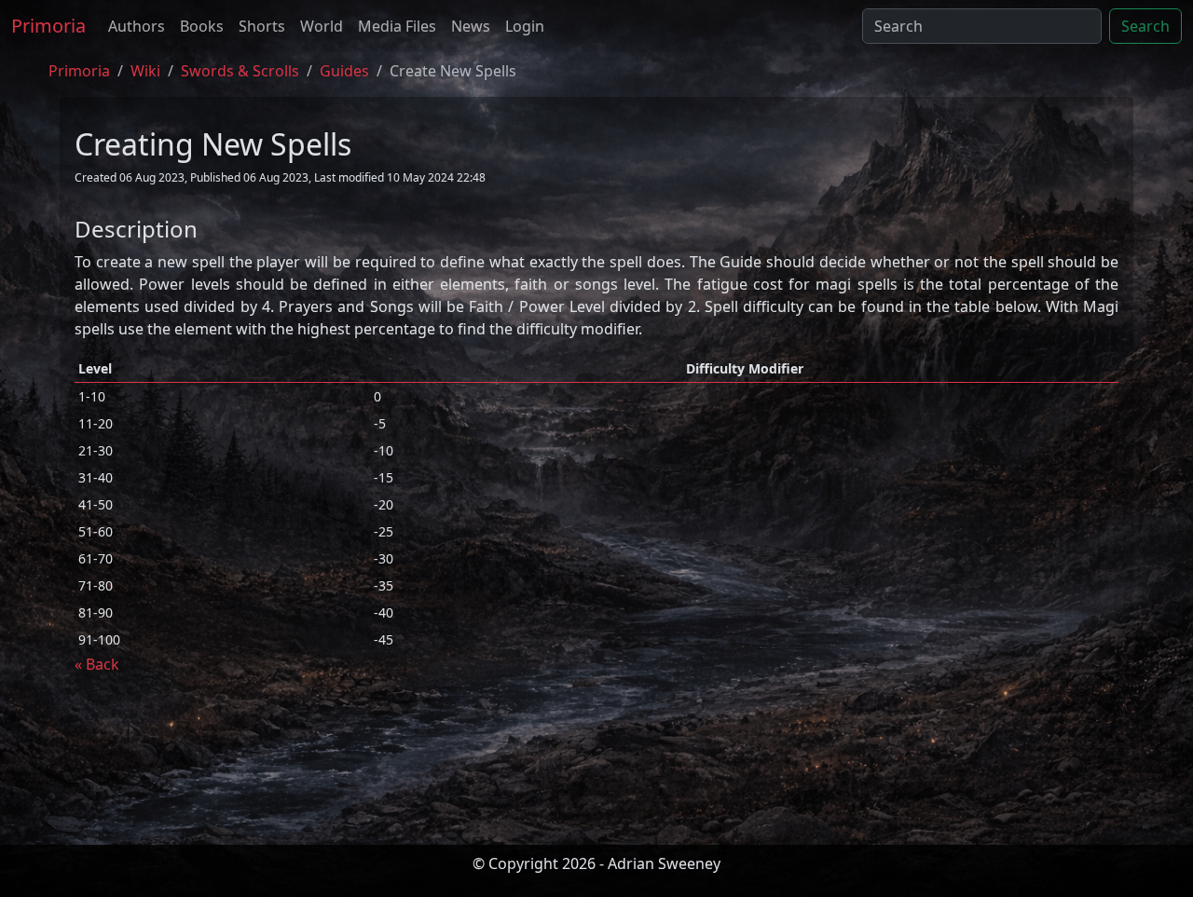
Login (524, 26)
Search (1145, 26)
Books (202, 26)
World (321, 26)
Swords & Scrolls (240, 71)
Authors (136, 26)
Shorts (262, 26)
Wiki (145, 71)
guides (344, 71)
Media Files (397, 26)
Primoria (48, 25)
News (470, 26)
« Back (97, 664)
